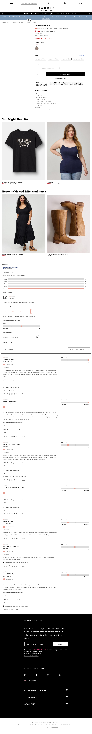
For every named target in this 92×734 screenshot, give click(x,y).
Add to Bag (65, 74)
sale (8, 22)
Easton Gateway (52, 68)
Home (3, 22)
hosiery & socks (31, 22)
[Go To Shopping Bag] (80, 3)
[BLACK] (36, 48)
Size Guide (81, 55)
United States (31, 680)
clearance (14, 22)
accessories (21, 22)
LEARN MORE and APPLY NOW (32, 653)
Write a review (53, 28)
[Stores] (49, 3)
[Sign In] (65, 3)
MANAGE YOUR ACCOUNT (31, 656)
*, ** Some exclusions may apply (46, 727)
